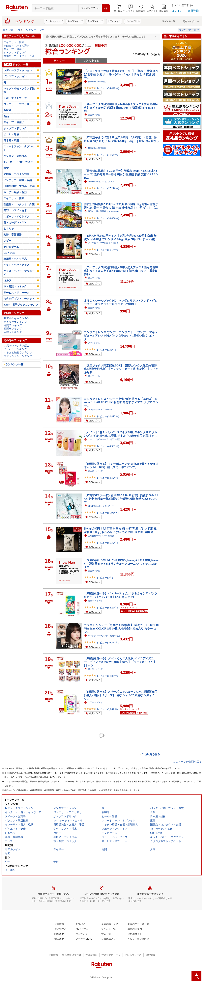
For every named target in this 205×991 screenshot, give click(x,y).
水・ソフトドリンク (15, 52)
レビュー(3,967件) (107, 709)
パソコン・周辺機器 (15, 155)
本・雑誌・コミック (15, 286)
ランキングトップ (54, 21)
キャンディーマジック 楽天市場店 (104, 636)
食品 (6, 116)
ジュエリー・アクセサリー (19, 104)
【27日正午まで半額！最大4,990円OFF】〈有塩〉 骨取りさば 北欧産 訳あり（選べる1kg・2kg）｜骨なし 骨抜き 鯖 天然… (121, 860)
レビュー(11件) (105, 937)
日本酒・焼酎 (11, 140)
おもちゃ (9, 228)
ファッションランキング (18, 356)
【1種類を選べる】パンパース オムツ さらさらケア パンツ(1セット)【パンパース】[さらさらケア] (120, 595)
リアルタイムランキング (18, 318)
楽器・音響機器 (13, 234)
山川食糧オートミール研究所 (101, 536)
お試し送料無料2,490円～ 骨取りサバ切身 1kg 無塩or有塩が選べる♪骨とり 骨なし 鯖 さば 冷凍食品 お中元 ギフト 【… (121, 205)
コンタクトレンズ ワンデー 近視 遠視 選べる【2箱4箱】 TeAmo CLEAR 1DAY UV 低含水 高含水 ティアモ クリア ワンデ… (121, 402)
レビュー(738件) (106, 349)
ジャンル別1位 (133, 21)
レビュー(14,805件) (108, 742)
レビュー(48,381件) (108, 446)
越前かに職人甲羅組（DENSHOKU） (104, 211)
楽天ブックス (94, 115)
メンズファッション (15, 76)
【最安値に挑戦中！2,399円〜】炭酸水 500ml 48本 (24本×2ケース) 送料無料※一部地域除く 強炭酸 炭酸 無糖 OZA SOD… (121, 174)
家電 (6, 168)
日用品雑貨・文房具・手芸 (19, 186)
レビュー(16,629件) (108, 873)
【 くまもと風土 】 (98, 736)
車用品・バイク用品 (15, 258)
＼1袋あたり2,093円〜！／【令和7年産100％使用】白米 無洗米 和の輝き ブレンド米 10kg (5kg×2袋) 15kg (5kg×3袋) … (121, 237)
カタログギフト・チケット (19, 298)
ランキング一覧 (14, 364)
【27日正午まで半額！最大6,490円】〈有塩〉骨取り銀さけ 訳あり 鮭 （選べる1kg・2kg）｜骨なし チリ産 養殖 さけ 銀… (120, 893)
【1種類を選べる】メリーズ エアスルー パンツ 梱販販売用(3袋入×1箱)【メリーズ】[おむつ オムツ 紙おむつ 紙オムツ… (120, 695)
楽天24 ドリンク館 (96, 930)
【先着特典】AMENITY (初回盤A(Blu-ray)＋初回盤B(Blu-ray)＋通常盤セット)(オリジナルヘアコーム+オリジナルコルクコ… (121, 563)
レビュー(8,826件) (107, 607)
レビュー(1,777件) (107, 968)
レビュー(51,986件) (108, 512)
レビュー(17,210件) (108, 188)
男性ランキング (75, 21)
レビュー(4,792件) (107, 807)
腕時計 (7, 110)
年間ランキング (13, 332)
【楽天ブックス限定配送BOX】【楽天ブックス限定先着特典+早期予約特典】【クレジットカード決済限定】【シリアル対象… (121, 369)
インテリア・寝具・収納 (18, 180)
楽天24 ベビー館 (95, 471)
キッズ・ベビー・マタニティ (19, 272)
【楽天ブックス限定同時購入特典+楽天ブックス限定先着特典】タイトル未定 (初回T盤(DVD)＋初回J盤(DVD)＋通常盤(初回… (121, 271)
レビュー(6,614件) (107, 249)
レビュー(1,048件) (107, 907)
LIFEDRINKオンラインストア (101, 181)
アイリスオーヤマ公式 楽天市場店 (103, 243)
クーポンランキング (15, 349)
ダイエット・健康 (14, 42)
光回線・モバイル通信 (16, 45)
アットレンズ (94, 343)
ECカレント (93, 765)
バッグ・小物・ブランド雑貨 (19, 90)
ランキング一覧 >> (189, 29)
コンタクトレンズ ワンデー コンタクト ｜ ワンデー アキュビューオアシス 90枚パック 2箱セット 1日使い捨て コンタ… (121, 336)
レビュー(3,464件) (107, 154)
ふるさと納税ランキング (18, 352)
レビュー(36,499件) (108, 88)
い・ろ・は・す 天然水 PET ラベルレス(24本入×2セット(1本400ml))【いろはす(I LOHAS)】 (120, 925)
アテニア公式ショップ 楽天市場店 (104, 439)
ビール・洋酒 (11, 134)
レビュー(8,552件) (107, 477)
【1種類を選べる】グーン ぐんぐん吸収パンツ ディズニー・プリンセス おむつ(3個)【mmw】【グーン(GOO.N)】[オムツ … (120, 662)
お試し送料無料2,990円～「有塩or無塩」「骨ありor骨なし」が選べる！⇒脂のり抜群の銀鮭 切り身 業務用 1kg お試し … (121, 793)
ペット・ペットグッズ (16, 264)
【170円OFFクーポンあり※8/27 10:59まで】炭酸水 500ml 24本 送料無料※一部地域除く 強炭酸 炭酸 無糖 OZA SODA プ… (121, 499)
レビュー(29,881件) (108, 642)
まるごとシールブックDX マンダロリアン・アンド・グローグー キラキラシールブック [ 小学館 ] (121, 302)
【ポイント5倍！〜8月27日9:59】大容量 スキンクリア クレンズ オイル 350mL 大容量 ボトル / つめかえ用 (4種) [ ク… (121, 434)
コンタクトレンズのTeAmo (100, 409)
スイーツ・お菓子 (14, 49)
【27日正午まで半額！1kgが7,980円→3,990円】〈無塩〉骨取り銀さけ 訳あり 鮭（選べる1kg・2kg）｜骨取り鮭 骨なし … (121, 141)
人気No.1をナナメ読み (17, 345)
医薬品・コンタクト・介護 (19, 56)
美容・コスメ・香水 (15, 210)
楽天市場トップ (12, 30)
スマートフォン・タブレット (19, 148)
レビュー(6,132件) (107, 542)
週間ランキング (13, 325)
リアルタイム (114, 21)
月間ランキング (13, 328)
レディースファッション (18, 70)
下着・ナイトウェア (15, 97)
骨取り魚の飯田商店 (97, 81)
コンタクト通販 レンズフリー (102, 962)
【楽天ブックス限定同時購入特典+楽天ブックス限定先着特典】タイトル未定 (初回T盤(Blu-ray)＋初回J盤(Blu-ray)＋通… (121, 107)
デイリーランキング (15, 321)
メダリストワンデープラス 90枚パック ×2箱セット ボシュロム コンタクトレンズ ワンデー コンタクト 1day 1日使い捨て (121, 956)
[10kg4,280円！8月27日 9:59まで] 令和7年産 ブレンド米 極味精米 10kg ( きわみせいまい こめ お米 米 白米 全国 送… (120, 530)
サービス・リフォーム (16, 292)
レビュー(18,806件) (108, 218)
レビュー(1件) (105, 577)
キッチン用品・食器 (15, 192)
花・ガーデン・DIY (15, 222)
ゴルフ (7, 280)
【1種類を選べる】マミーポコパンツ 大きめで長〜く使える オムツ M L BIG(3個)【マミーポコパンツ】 (121, 465)
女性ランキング (95, 21)
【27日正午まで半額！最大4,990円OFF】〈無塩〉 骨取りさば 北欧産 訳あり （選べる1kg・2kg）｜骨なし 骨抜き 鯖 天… (121, 74)
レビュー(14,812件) (108, 416)
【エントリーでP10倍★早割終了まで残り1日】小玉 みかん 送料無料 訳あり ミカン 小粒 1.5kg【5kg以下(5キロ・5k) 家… (121, 728)
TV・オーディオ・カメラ (18, 161)
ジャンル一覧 (168, 21)
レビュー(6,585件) (107, 675)
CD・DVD (9, 252)
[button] (130, 8)
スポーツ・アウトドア (16, 216)
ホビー (7, 240)
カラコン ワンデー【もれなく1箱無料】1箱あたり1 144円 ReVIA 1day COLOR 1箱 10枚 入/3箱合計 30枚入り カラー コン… (121, 628)
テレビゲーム (11, 246)
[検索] (106, 8)
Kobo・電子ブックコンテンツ (21, 304)
